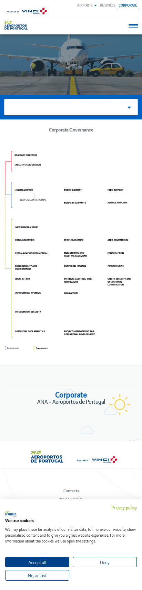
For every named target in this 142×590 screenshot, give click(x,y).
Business (107, 5)
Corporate (128, 5)
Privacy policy (124, 507)
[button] (87, 5)
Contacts (71, 490)
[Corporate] (17, 25)
